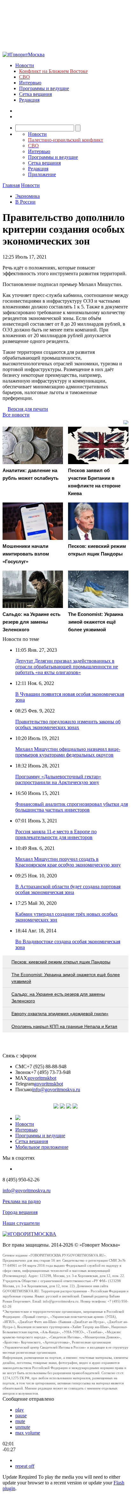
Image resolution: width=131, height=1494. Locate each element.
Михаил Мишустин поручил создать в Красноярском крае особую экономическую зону (68, 862)
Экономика (27, 196)
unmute (22, 1427)
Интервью (30, 82)
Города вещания (20, 1212)
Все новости (16, 414)
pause (21, 1415)
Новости (24, 65)
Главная (11, 185)
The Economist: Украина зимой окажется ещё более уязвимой (65, 978)
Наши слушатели (21, 1223)
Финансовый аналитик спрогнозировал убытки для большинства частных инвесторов (71, 807)
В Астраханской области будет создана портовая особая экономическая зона (68, 889)
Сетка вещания (35, 94)
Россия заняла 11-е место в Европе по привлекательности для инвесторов (56, 834)
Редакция (29, 100)
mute (20, 1421)
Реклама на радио (22, 1201)
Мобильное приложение (41, 1147)
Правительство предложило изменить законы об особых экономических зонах (68, 724)
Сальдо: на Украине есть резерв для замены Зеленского (58, 997)
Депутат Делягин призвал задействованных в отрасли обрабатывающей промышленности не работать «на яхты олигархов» (66, 666)
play (19, 1409)
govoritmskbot (41, 1078)
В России (25, 202)
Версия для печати (28, 409)
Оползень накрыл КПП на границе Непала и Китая (64, 1026)
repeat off (24, 1466)
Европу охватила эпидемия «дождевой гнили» (59, 1013)
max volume (27, 1433)
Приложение (42, 174)
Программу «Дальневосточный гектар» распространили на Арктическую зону (58, 779)
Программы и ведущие (44, 88)
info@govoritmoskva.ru (56, 1089)
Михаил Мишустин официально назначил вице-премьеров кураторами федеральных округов (67, 752)
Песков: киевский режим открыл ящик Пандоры (60, 961)
